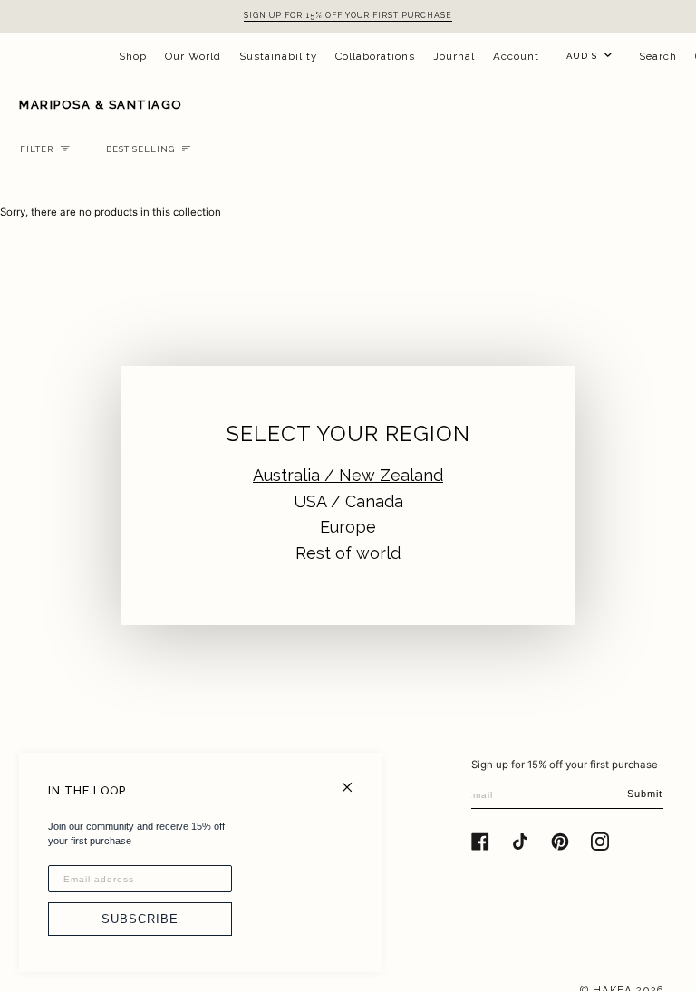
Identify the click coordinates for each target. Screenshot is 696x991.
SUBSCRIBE (140, 919)
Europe (348, 526)
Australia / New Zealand (348, 475)
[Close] (355, 779)
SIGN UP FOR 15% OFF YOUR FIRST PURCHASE (348, 15)
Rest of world (348, 553)
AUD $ (581, 56)
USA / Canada (348, 501)
